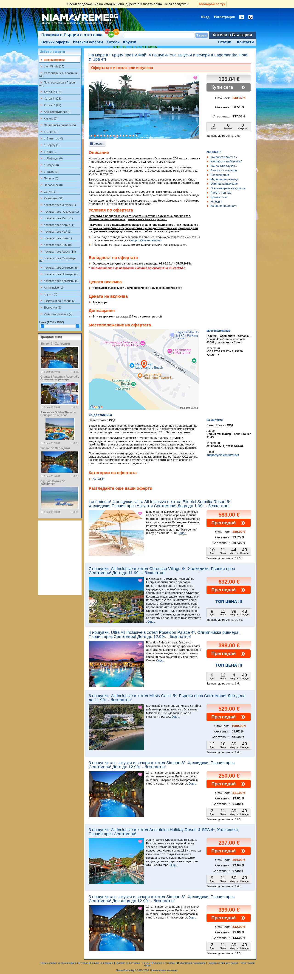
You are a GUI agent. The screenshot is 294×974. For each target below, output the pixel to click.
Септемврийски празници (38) (58, 74)
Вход (205, 17)
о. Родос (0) (49, 165)
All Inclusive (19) (52, 287)
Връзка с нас (219, 197)
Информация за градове (191, 963)
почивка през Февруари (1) (59, 211)
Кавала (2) (48, 118)
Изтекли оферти (88, 42)
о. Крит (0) (48, 151)
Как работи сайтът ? (224, 157)
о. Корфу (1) (49, 145)
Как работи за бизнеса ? (227, 161)
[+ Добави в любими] (195, 78)
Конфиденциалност (224, 206)
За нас (146, 963)
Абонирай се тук (211, 4)
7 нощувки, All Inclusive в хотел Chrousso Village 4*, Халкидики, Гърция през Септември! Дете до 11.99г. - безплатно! (162, 570)
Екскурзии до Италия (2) (57, 301)
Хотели (113, 42)
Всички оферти (55, 42)
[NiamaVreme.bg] (80, 24)
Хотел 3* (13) (50, 92)
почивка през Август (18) (57, 251)
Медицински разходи (224, 179)
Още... (182, 533)
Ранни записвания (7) (55, 314)
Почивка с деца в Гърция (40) (57, 84)
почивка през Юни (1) (55, 238)
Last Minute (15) (51, 66)
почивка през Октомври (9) (59, 267)
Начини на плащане (101, 963)
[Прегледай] (228, 526)
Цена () (51, 322)
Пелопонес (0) (51, 185)
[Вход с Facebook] (241, 17)
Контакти (245, 42)
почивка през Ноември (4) (58, 274)
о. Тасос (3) (48, 171)
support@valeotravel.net (146, 240)
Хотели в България (232, 35)
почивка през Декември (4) (59, 281)
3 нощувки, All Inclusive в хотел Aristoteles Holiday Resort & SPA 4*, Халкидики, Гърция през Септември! (164, 831)
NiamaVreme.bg (125, 970)
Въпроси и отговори (224, 170)
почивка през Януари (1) (57, 205)
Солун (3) (47, 191)
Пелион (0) (48, 178)
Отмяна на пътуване (224, 183)
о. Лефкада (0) (51, 158)
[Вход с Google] (250, 17)
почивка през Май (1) (55, 231)
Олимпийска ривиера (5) (57, 125)
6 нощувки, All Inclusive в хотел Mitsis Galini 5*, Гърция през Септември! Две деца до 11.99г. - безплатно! (167, 697)
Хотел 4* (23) (50, 98)
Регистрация (224, 17)
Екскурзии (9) (50, 307)
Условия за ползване (128, 963)
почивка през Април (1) (56, 225)
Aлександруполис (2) (55, 112)
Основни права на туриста (228, 188)
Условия (216, 201)
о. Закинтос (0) (51, 138)
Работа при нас (221, 192)
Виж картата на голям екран (144, 374)
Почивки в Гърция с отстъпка (71, 35)
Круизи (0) (48, 294)
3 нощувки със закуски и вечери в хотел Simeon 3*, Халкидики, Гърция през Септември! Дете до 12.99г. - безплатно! (162, 764)
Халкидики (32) (51, 198)
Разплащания (220, 175)
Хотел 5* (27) (50, 105)
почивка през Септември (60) (57, 259)
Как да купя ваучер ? (224, 166)
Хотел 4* (98, 478)
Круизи (129, 42)
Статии (224, 42)
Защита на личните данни (223, 963)
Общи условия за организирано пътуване (64, 963)
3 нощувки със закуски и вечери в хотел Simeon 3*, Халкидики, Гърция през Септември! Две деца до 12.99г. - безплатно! (162, 898)
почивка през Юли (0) (55, 245)
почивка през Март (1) (56, 218)
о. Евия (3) (48, 132)
